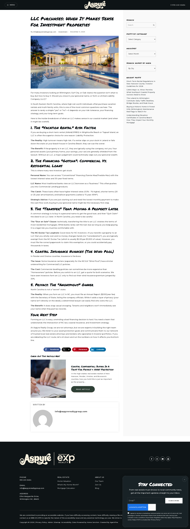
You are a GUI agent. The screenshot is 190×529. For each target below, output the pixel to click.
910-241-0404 (178, 5)
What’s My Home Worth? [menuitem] (68, 485)
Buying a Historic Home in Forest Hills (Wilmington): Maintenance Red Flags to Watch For (141, 109)
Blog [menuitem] (97, 488)
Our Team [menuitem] (99, 481)
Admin (50, 522)
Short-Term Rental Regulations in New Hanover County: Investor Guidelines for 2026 (141, 83)
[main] (95, 226)
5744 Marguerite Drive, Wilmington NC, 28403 (29, 497)
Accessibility (66, 522)
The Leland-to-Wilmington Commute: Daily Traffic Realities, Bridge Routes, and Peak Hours (140, 100)
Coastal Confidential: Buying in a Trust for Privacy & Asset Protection (92, 368)
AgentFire (114, 522)
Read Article (83, 389)
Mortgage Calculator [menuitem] (66, 488)
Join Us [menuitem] (98, 485)
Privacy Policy (41, 522)
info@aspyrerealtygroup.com (44, 32)
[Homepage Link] (95, 5)
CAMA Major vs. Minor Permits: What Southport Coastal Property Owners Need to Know (141, 92)
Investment (62, 32)
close (184, 479)
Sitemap (57, 522)
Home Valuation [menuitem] (64, 481)
